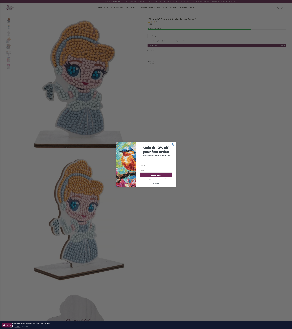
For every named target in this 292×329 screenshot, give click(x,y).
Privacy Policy (40, 323)
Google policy (47, 323)
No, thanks (156, 183)
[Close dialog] (173, 144)
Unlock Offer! (156, 175)
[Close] (290, 322)
